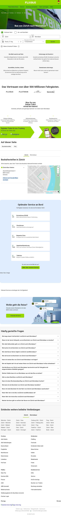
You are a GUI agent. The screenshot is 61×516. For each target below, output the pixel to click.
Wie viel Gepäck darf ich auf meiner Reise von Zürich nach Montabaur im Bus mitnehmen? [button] (28, 363)
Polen (32, 462)
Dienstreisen (4, 456)
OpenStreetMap (53, 191)
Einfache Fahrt (8, 32)
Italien (33, 452)
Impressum (42, 508)
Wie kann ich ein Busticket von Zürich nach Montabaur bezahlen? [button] (21, 385)
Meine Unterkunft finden (10, 46)
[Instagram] (57, 505)
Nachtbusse (4, 452)
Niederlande (34, 459)
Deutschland (4, 446)
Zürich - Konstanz (21, 422)
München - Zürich (6, 420)
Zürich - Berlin (50, 422)
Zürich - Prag (34, 425)
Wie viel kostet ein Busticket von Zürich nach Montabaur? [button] (19, 355)
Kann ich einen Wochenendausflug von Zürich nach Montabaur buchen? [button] (23, 381)
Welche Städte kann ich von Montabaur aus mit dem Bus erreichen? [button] (22, 373)
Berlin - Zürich (50, 430)
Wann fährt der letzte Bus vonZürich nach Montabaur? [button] (18, 396)
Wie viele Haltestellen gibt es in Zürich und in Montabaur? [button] (19, 344)
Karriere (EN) (4, 476)
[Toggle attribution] (58, 192)
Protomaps (46, 191)
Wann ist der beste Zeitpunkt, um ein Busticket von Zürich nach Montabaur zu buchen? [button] (28, 340)
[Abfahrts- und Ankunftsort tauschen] (30, 36)
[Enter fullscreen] (58, 175)
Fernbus (11, 13)
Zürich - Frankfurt (36, 430)
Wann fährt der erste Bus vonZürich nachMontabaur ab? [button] (19, 392)
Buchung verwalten (36, 486)
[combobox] (17, 37)
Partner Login (5, 496)
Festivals (33, 442)
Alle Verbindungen (6, 442)
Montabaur (33, 155)
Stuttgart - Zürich (6, 430)
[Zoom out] (58, 170)
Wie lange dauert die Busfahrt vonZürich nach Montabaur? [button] (19, 336)
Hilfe (32, 473)
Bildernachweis (5, 489)
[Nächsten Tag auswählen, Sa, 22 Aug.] (21, 42)
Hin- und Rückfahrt (23, 32)
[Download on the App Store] (16, 505)
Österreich (34, 466)
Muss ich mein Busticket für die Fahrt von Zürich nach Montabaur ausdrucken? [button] (25, 389)
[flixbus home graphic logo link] (30, 2)
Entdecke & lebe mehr (37, 446)
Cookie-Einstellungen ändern (40, 510)
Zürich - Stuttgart (21, 430)
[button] (13, 167)
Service (33, 476)
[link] (30, 310)
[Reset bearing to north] (58, 172)
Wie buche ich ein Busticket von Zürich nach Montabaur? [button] (19, 348)
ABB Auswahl (5, 486)
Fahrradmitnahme (36, 489)
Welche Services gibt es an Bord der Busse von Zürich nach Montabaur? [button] (23, 400)
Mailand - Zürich (5, 427)
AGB (2, 483)
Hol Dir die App (35, 479)
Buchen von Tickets (36, 483)
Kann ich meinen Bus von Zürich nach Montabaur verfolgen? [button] (20, 359)
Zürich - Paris (19, 420)
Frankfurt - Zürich (36, 427)
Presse (3, 479)
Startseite (4, 13)
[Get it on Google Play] (6, 505)
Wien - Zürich (49, 425)
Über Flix (3, 473)
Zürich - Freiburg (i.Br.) (37, 422)
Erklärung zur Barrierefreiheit (22, 510)
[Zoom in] (58, 167)
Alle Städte (4, 439)
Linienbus (4, 459)
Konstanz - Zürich (21, 425)
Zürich (25, 13)
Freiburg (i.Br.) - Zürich (37, 420)
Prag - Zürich (49, 420)
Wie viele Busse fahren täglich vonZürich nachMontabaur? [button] (19, 352)
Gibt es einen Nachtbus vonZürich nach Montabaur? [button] (17, 377)
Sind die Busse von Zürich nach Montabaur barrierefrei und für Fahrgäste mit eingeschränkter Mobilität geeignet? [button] (25, 368)
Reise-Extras (34, 449)
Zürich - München (6, 422)
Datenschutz (27, 508)
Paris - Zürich (19, 427)
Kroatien (33, 456)
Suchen (53, 41)
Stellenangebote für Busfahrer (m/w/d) (12, 493)
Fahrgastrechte (34, 508)
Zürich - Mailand (5, 425)
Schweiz (19, 13)
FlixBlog (33, 439)
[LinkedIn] (58, 505)
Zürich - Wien (49, 427)
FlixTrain (3, 462)
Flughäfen (4, 449)
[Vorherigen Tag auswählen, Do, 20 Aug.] (18, 42)
